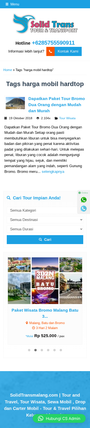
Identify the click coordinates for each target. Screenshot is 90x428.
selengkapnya (53, 172)
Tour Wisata (67, 118)
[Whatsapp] (83, 200)
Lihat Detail (49, 281)
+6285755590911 (53, 43)
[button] (59, 418)
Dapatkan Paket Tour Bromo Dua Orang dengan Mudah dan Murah (56, 104)
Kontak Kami (68, 51)
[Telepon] (83, 208)
